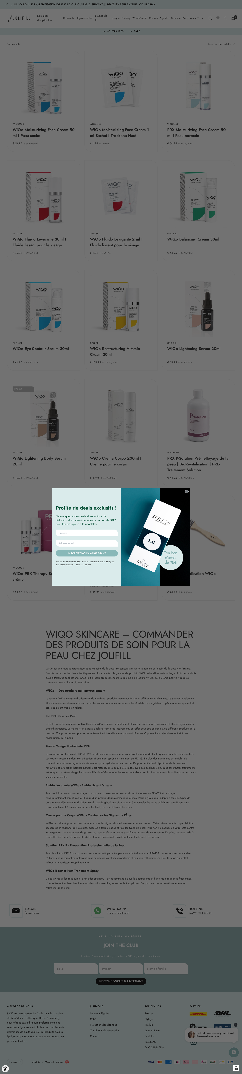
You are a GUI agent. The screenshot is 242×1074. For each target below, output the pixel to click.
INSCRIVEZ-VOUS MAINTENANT (87, 553)
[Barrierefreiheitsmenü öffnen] (5, 1068)
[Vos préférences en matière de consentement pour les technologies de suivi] (236, 1068)
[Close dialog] (187, 491)
